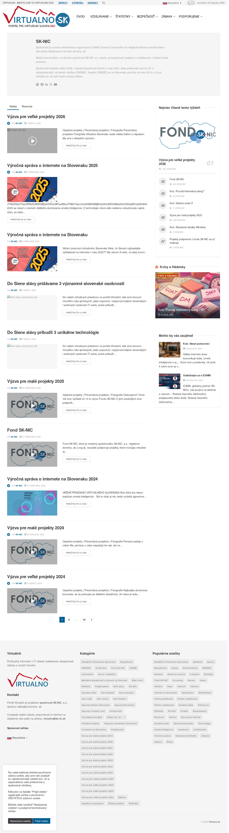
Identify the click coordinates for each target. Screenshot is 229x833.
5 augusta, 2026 (193, 348)
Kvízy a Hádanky (167, 275)
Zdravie (205, 735)
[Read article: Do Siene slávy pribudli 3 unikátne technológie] (32, 356)
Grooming (178, 680)
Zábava (167, 16)
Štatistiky (123, 16)
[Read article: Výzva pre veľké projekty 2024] (32, 600)
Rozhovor (159, 717)
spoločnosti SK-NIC (51, 702)
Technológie (204, 723)
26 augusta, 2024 (35, 534)
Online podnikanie (163, 698)
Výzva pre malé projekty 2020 (97, 741)
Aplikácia (197, 661)
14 (84, 619)
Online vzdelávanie (187, 698)
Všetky (13, 106)
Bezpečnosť (146, 16)
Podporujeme (189, 16)
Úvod (80, 16)
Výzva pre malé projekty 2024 (35, 527)
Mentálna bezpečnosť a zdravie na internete (104, 680)
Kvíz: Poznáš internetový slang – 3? (181, 309)
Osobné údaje (186, 704)
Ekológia (208, 674)
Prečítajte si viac (78, 145)
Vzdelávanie (99, 16)
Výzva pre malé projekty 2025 (35, 381)
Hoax (170, 686)
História (158, 686)
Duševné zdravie (176, 674)
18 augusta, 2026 (194, 380)
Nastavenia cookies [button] (20, 821)
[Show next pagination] (91, 620)
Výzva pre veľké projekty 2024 (36, 576)
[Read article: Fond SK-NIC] (32, 454)
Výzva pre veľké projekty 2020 (97, 778)
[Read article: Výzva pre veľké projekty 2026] (32, 140)
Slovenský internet (191, 717)
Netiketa (86, 686)
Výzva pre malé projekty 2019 (97, 735)
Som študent (119, 698)
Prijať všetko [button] (41, 821)
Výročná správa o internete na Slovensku (47, 234)
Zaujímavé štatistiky (186, 735)
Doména (158, 674)
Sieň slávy (118, 686)
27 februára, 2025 (31, 436)
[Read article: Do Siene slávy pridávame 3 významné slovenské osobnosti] (32, 307)
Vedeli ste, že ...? (116, 717)
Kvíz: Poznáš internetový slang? (187, 191)
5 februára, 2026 (35, 172)
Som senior (103, 698)
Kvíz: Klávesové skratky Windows (188, 227)
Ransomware (199, 711)
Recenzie (27, 106)
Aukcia (210, 661)
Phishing (158, 711)
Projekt (184, 711)
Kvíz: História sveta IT (181, 203)
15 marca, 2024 (34, 583)
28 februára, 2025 (31, 387)
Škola (170, 741)
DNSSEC (86, 667)
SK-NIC (19, 123)
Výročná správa (162, 735)
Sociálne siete (89, 692)
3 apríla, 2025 (28, 290)
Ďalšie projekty (116, 803)
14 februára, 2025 (35, 485)
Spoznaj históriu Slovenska (96, 704)
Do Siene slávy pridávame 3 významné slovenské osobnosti (65, 283)
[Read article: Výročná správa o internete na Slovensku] (32, 258)
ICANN (133, 667)
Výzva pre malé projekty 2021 (97, 747)
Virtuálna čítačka (90, 723)
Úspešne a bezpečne (93, 803)
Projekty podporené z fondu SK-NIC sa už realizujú (192, 240)
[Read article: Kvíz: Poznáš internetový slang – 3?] (187, 295)
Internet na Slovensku (165, 692)
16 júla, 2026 (166, 314)
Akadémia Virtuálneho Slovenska (99, 661)
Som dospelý (107, 692)
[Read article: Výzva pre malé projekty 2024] (32, 551)
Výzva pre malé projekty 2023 (97, 760)
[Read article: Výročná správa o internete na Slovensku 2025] (32, 189)
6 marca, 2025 (28, 338)
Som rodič (87, 698)
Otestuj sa (203, 704)
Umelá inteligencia (163, 729)
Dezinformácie (190, 667)
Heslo (203, 680)
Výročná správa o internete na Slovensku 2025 (52, 165)
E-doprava (101, 667)
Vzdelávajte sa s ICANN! (197, 375)
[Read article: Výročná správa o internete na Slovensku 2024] (32, 503)
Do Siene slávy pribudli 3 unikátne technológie (53, 332)
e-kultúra (194, 674)
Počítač (172, 711)
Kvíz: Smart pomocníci (196, 343)
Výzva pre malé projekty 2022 (97, 754)
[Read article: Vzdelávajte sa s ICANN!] (169, 381)
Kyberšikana (205, 692)
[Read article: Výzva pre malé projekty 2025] (32, 405)
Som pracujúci (126, 692)
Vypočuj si (183, 729)
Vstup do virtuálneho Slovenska (120, 723)
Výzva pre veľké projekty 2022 (97, 784)
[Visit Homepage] (36, 16)
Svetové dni (116, 711)
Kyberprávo (188, 692)
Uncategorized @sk (92, 717)
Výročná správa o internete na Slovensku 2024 (52, 479)
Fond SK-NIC (20, 430)
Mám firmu (137, 680)
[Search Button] (103, 2)
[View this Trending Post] (8, 123)
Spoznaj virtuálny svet (93, 711)
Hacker (191, 680)
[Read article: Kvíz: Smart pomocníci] (169, 349)
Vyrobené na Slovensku (94, 729)
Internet (181, 686)
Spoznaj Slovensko (124, 704)
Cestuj (174, 667)
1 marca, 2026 (33, 123)
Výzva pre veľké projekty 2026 (36, 116)
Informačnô (87, 674)
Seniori (172, 717)
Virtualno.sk (214, 821)
